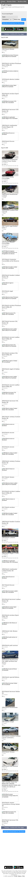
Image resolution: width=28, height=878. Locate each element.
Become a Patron (11, 1)
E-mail (15, 876)
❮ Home (3, 1)
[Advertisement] (14, 851)
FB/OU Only (17, 19)
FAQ (23, 876)
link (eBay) (4, 164)
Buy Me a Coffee (22, 1)
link (2, 52)
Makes (19, 876)
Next (22, 34)
